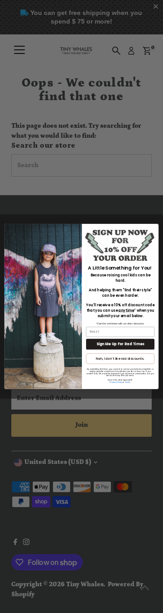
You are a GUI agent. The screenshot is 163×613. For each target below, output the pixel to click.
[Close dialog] (153, 228)
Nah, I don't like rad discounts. (120, 358)
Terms (127, 382)
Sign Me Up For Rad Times (120, 344)
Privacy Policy (116, 382)
